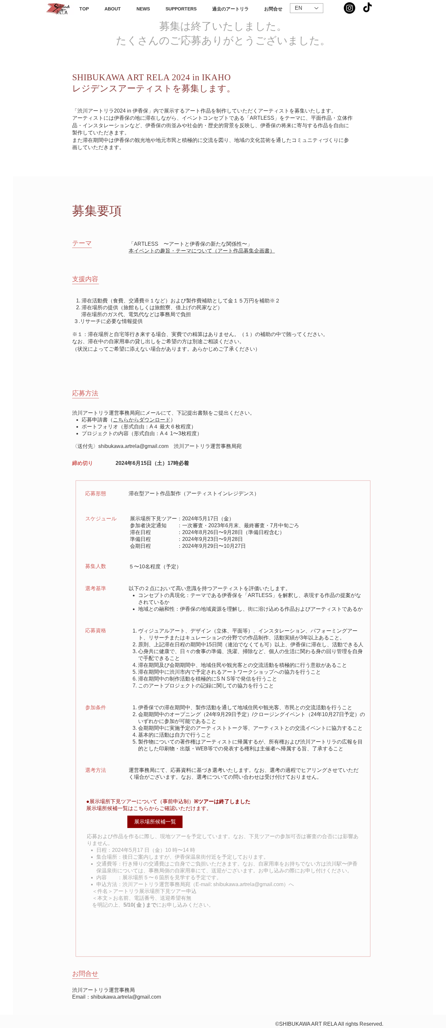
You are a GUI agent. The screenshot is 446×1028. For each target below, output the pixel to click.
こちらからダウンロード (141, 419)
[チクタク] (367, 8)
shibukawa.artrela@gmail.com (133, 446)
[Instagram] (349, 8)
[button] (230, 9)
